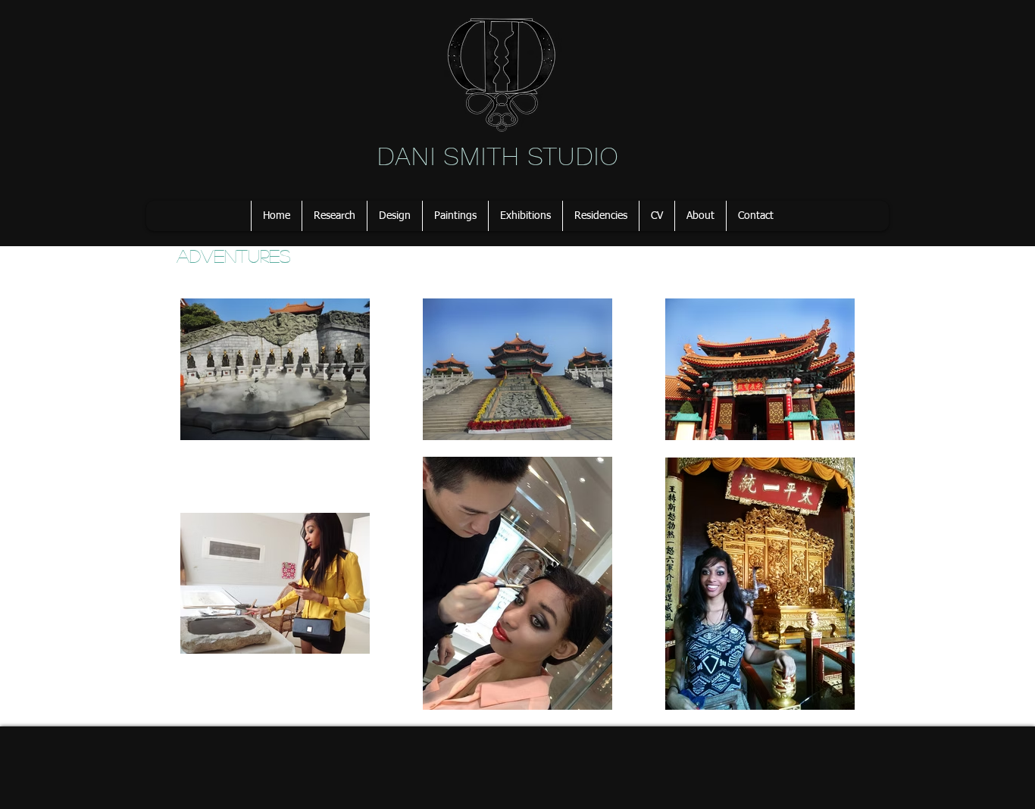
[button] (334, 216)
